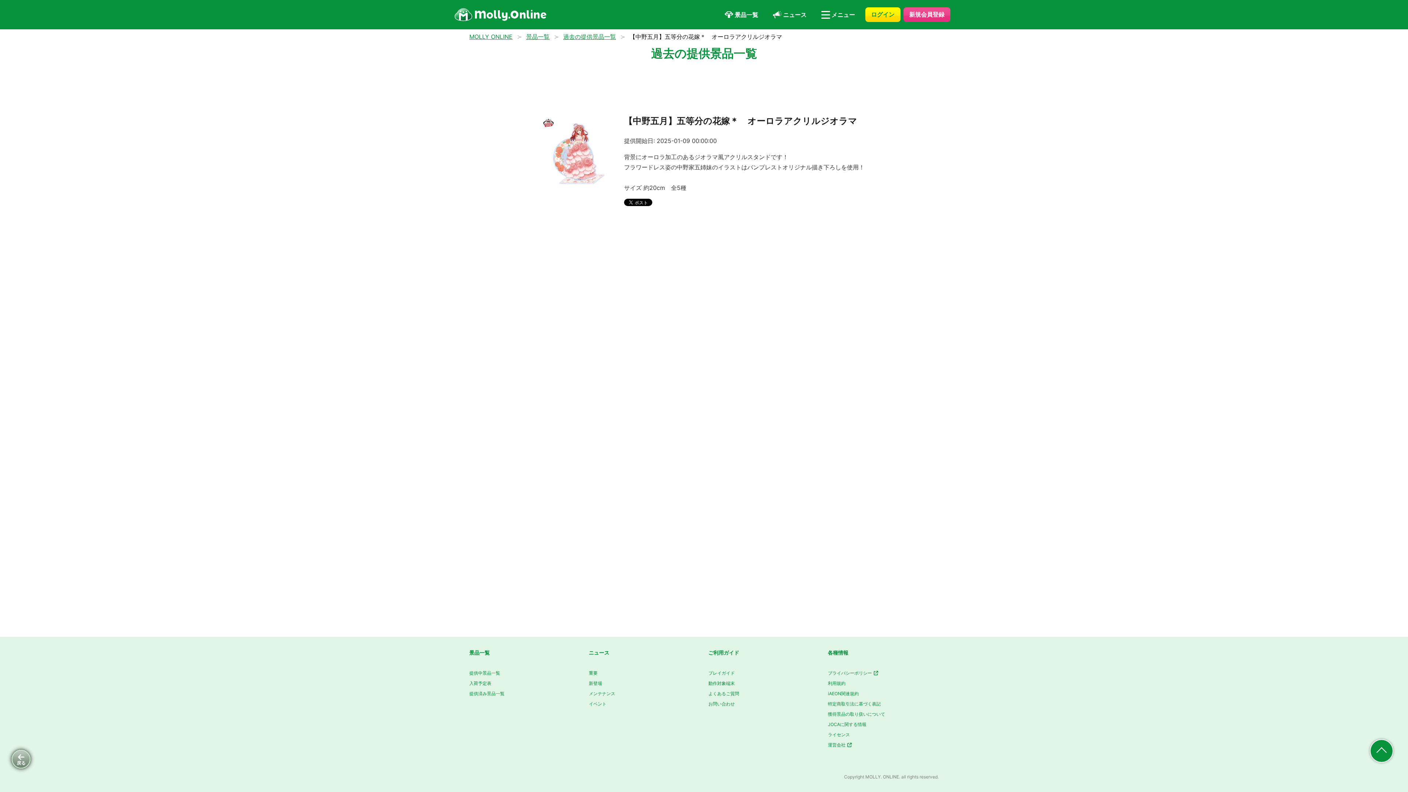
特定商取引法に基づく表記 (854, 704)
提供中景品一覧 (484, 673)
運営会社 (837, 745)
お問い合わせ (721, 704)
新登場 (595, 683)
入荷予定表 (480, 683)
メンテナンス (602, 693)
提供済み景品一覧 (487, 693)
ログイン (883, 14)
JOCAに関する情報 (847, 724)
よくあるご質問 (723, 693)
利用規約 (837, 683)
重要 (593, 673)
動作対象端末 (721, 683)
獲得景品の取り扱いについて (856, 714)
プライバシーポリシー (850, 673)
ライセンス (839, 734)
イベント (597, 704)
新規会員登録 (927, 14)
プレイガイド (721, 673)
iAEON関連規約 (843, 693)
